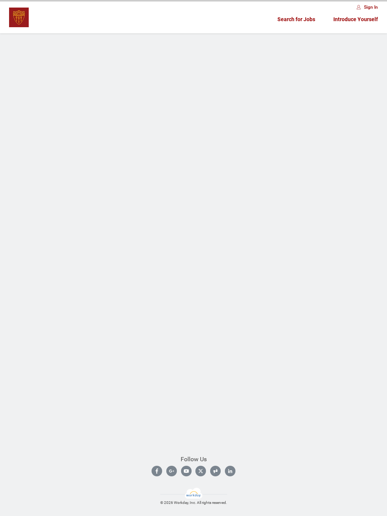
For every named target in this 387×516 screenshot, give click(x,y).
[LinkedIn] (230, 471)
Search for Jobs (296, 19)
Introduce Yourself (355, 19)
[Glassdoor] (215, 471)
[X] (200, 471)
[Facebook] (157, 471)
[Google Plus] (171, 471)
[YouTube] (186, 471)
